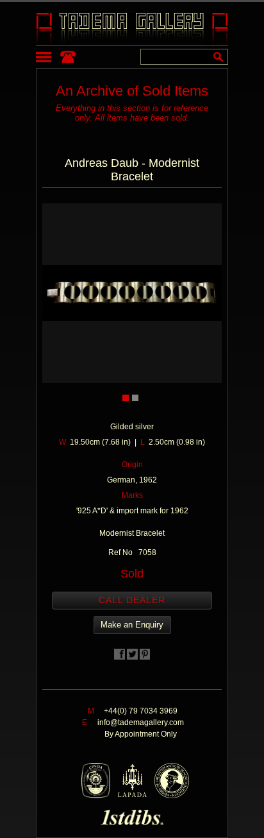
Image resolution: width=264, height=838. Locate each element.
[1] (125, 398)
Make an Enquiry (132, 624)
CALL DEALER (132, 600)
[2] (135, 398)
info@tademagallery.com (140, 722)
